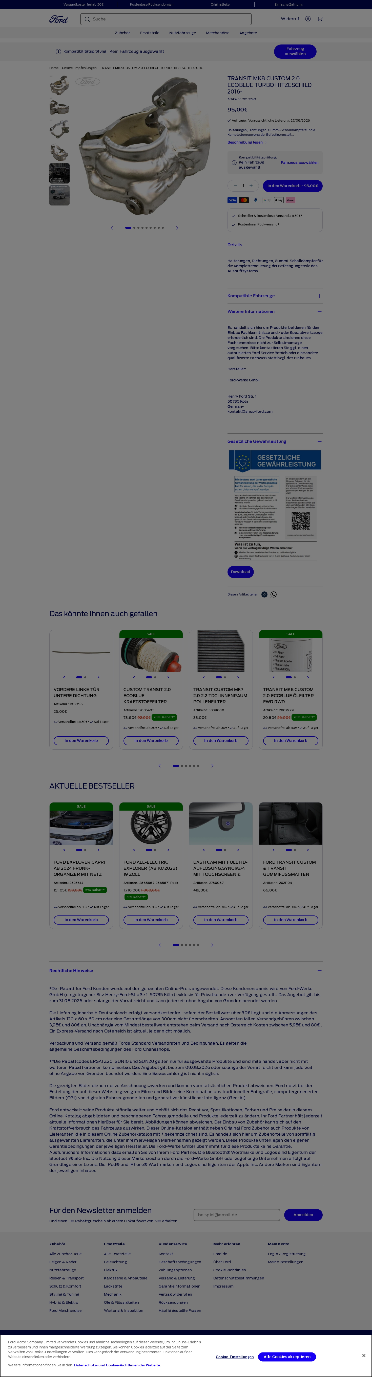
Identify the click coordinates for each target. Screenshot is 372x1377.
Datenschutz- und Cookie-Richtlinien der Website (117, 1365)
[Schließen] (363, 1355)
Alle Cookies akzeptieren (287, 1356)
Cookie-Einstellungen (235, 1356)
